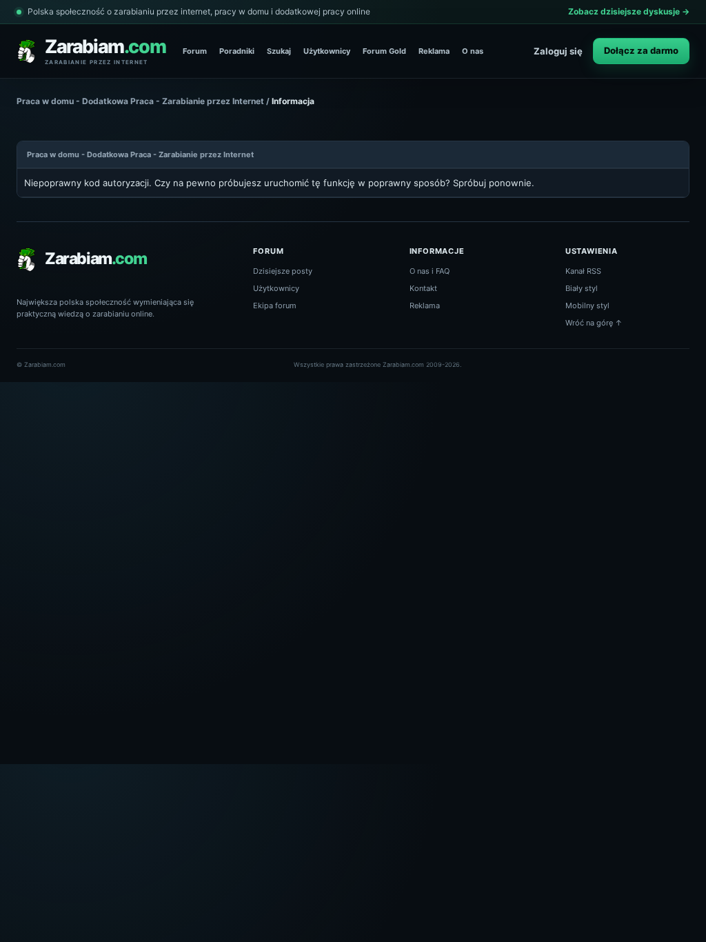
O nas (472, 51)
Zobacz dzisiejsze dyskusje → (628, 11)
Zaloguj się (558, 51)
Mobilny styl (587, 305)
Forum (195, 51)
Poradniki (236, 51)
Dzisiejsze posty (282, 271)
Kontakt (423, 288)
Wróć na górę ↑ (594, 323)
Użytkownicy (326, 51)
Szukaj (279, 51)
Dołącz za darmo (641, 50)
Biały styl (581, 288)
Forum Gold (384, 51)
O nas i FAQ (430, 271)
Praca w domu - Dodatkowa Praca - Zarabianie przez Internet (140, 101)
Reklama (434, 51)
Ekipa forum (274, 305)
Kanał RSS (583, 271)
